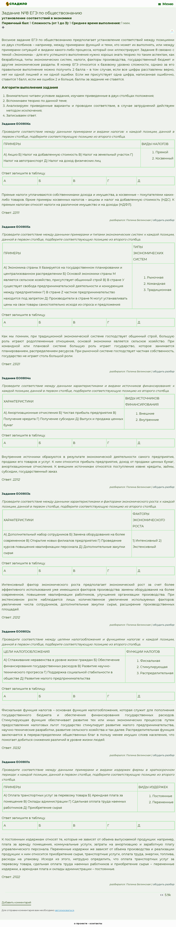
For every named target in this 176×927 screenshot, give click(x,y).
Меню (167, 4)
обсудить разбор (163, 220)
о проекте (80, 923)
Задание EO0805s (16, 226)
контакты (96, 923)
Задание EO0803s (16, 493)
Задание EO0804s (16, 378)
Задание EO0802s (16, 631)
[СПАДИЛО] (16, 4)
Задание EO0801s (16, 762)
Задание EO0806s (16, 123)
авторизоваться (64, 910)
